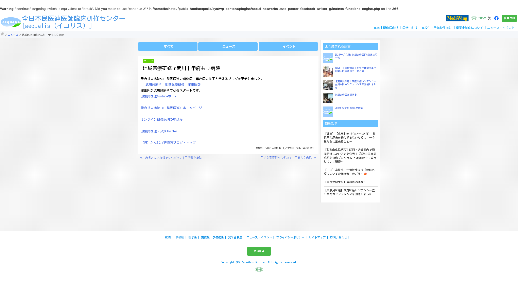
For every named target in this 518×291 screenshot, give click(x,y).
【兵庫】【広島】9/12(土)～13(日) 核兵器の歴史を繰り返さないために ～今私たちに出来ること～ (350, 137)
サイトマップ (317, 237)
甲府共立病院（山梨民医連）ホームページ (171, 108)
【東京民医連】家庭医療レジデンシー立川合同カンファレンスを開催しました (355, 84)
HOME (377, 27)
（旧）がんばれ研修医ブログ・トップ (168, 142)
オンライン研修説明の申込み (162, 119)
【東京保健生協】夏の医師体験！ (345, 182)
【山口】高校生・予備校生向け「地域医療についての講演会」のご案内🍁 (349, 172)
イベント (289, 46)
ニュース (13, 35)
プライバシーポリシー (290, 237)
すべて (168, 46)
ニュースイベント (501, 27)
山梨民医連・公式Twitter (159, 131)
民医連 (481, 18)
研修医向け (390, 27)
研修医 (180, 237)
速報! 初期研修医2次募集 (349, 108)
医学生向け (409, 27)
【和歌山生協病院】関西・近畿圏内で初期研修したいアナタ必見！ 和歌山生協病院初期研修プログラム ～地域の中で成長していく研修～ (350, 155)
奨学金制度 (235, 237)
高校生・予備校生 (212, 237)
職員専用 (509, 18)
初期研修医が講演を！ (347, 94)
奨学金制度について (469, 27)
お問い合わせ (338, 237)
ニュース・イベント (259, 237)
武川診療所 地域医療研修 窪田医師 (173, 84)
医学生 (192, 237)
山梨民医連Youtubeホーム (159, 96)
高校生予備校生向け (436, 27)
